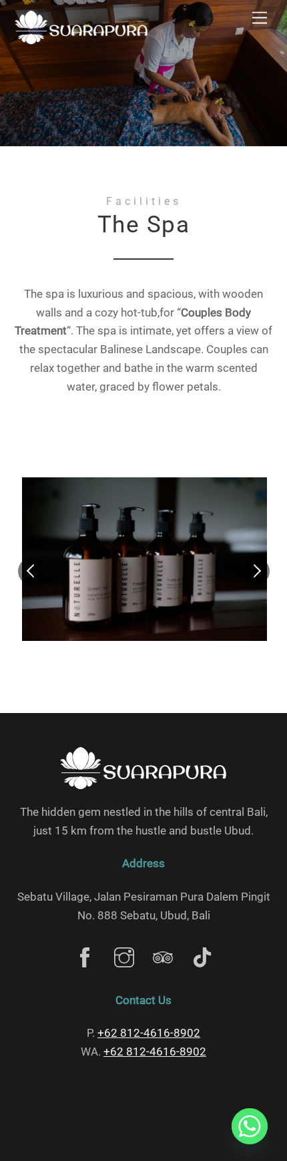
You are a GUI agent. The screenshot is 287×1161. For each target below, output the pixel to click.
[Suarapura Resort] (81, 40)
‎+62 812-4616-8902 (148, 1032)
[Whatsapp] (250, 1126)
